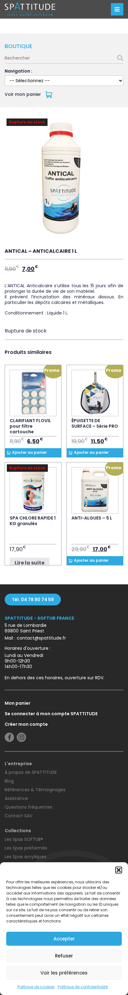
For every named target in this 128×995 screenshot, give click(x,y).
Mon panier (17, 703)
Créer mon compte (26, 724)
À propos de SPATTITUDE (31, 772)
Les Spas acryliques (25, 857)
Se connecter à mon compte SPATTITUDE (51, 714)
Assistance (16, 798)
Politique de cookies (36, 986)
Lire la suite (29, 562)
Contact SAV (18, 816)
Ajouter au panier (29, 452)
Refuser (64, 956)
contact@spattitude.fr (41, 638)
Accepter (64, 938)
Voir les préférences (64, 973)
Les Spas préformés (26, 848)
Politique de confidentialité (83, 986)
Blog (9, 781)
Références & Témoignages (35, 790)
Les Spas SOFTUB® (24, 839)
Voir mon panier (23, 94)
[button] (119, 870)
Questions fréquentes (28, 807)
